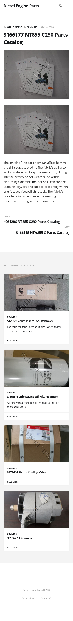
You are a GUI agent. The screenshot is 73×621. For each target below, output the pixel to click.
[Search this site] (60, 5)
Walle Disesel (15, 27)
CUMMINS (32, 27)
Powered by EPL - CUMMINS (36, 597)
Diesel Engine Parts (21, 6)
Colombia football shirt (33, 182)
